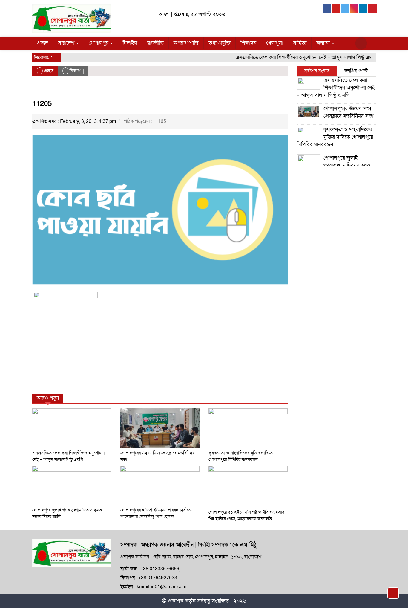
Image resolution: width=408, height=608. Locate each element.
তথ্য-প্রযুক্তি (219, 42)
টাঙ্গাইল (130, 42)
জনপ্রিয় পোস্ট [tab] (356, 71)
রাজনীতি (155, 42)
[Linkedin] (363, 8)
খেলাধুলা (274, 42)
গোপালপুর (99, 42)
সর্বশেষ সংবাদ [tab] (316, 71)
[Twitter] (345, 8)
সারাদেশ (67, 42)
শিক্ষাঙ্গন (248, 42)
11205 (42, 103)
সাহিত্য (299, 42)
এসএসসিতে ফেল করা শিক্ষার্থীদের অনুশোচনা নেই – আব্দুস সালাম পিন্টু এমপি (300, 57)
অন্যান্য (323, 42)
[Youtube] (336, 8)
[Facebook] (327, 8)
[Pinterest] (372, 8)
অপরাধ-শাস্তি (186, 42)
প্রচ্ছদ (42, 42)
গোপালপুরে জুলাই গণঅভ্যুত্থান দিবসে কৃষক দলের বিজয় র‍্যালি (333, 165)
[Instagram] (354, 8)
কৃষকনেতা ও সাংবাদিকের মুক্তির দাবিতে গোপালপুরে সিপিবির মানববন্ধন (335, 137)
